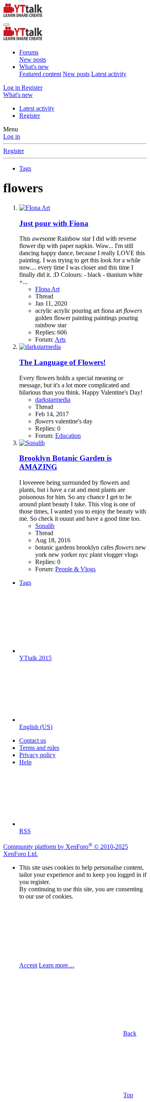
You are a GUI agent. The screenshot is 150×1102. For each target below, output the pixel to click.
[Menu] (6, 25)
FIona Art (47, 289)
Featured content (40, 74)
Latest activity (108, 74)
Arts (60, 339)
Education (68, 435)
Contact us (32, 740)
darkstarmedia (52, 399)
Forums (28, 52)
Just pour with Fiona (53, 223)
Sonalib (44, 525)
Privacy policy (37, 754)
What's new (34, 66)
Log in (11, 136)
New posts (32, 59)
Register (29, 115)
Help (25, 762)
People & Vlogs (75, 569)
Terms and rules (39, 747)
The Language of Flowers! (62, 362)
